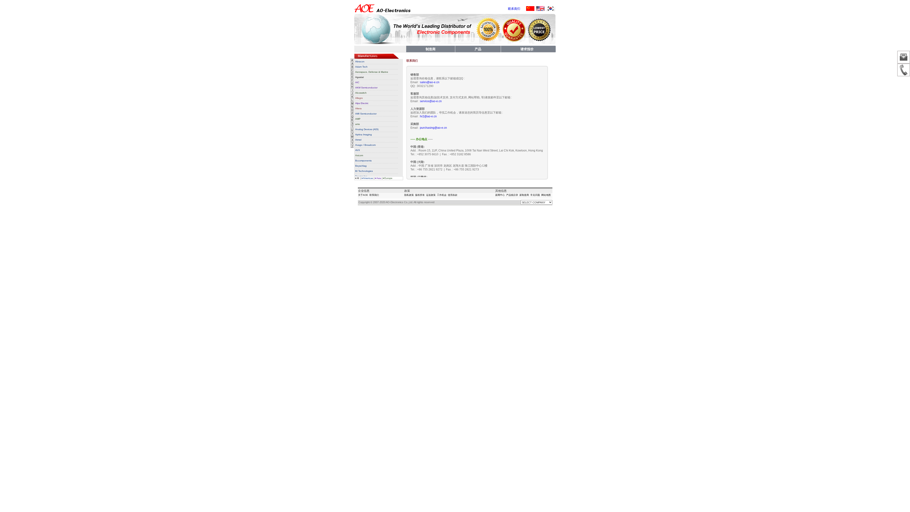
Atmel (358, 139)
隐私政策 (409, 195)
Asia (378, 178)
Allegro (359, 98)
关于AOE (363, 195)
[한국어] (550, 8)
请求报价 (527, 49)
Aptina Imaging (363, 134)
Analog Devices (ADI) (366, 129)
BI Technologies (364, 171)
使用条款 (452, 195)
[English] (540, 8)
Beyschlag (361, 166)
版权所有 (420, 195)
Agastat (359, 77)
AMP (357, 119)
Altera (358, 108)
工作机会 (441, 195)
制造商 (431, 49)
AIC (357, 82)
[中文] (530, 8)
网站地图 (546, 195)
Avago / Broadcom (365, 145)
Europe (388, 178)
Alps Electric (362, 103)
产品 (478, 49)
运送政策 (431, 195)
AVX (357, 150)
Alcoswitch (361, 92)
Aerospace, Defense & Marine (371, 72)
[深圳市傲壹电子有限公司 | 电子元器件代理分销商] (382, 13)
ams (357, 124)
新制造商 (524, 195)
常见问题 (535, 195)
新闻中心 (500, 195)
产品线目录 (512, 195)
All (357, 178)
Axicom (359, 155)
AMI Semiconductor (366, 113)
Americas (368, 178)
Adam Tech (361, 66)
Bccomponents (363, 160)
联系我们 (374, 195)
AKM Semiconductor (366, 87)
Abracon (359, 61)
